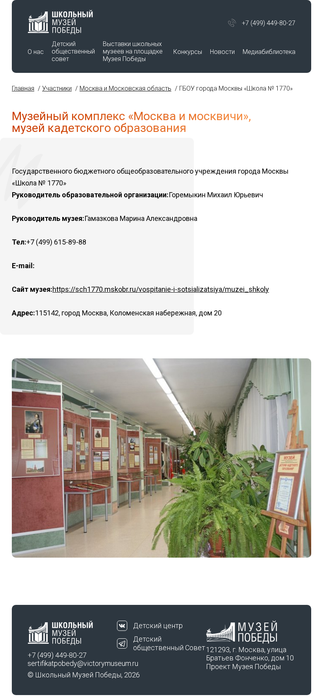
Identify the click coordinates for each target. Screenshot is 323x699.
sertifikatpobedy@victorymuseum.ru (72, 663)
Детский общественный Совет (169, 643)
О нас (36, 52)
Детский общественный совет (73, 51)
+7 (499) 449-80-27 (268, 23)
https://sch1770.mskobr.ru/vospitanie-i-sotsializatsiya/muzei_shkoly (160, 289)
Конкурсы (187, 52)
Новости (222, 52)
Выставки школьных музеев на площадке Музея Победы (133, 51)
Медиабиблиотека (269, 52)
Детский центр (158, 625)
